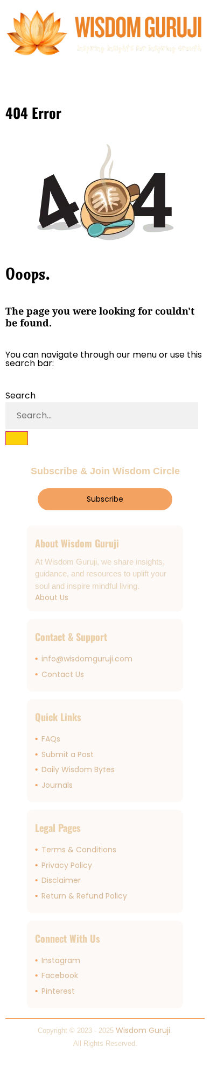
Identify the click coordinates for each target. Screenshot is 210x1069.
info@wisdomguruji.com (86, 658)
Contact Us (62, 674)
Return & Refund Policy (84, 895)
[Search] (16, 438)
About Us (51, 597)
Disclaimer (61, 880)
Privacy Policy (66, 865)
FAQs (50, 738)
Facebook (59, 975)
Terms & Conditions (78, 849)
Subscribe (105, 499)
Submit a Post (67, 754)
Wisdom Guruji (143, 1030)
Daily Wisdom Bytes (78, 769)
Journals (57, 785)
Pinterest (58, 991)
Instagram (60, 960)
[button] (12, 80)
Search (20, 395)
